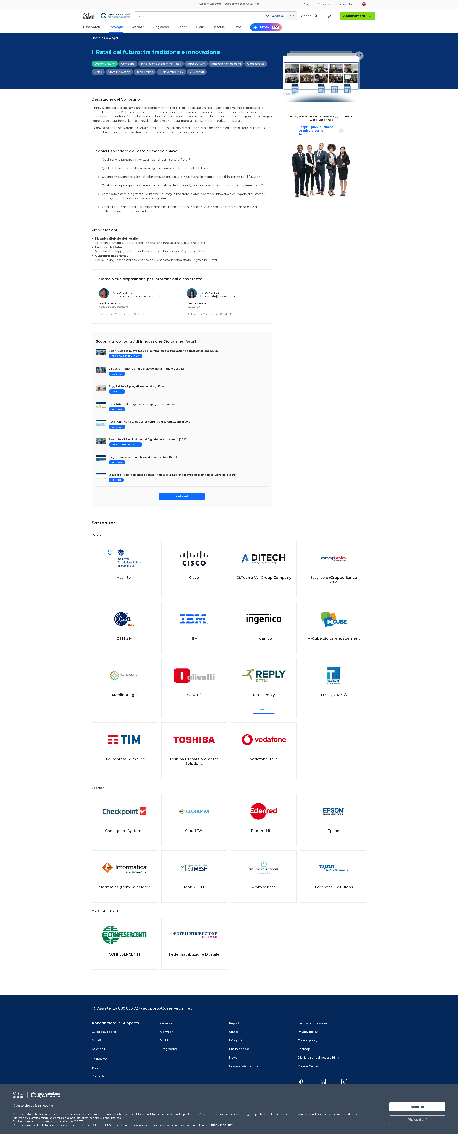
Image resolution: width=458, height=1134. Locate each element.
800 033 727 (212, 292)
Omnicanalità (255, 63)
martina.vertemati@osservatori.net (138, 296)
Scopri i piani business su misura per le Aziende (316, 130)
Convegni (111, 38)
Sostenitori (346, 4)
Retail (98, 72)
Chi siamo (324, 4)
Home (96, 38)
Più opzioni (417, 1120)
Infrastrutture (196, 63)
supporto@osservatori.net (220, 296)
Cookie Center (308, 1066)
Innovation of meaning (226, 63)
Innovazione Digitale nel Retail (161, 63)
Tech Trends (145, 72)
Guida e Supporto (210, 3)
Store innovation (119, 72)
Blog (306, 4)
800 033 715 (124, 292)
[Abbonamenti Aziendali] (341, 131)
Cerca (292, 16)
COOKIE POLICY (222, 1125)
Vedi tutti (182, 496)
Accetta (417, 1107)
